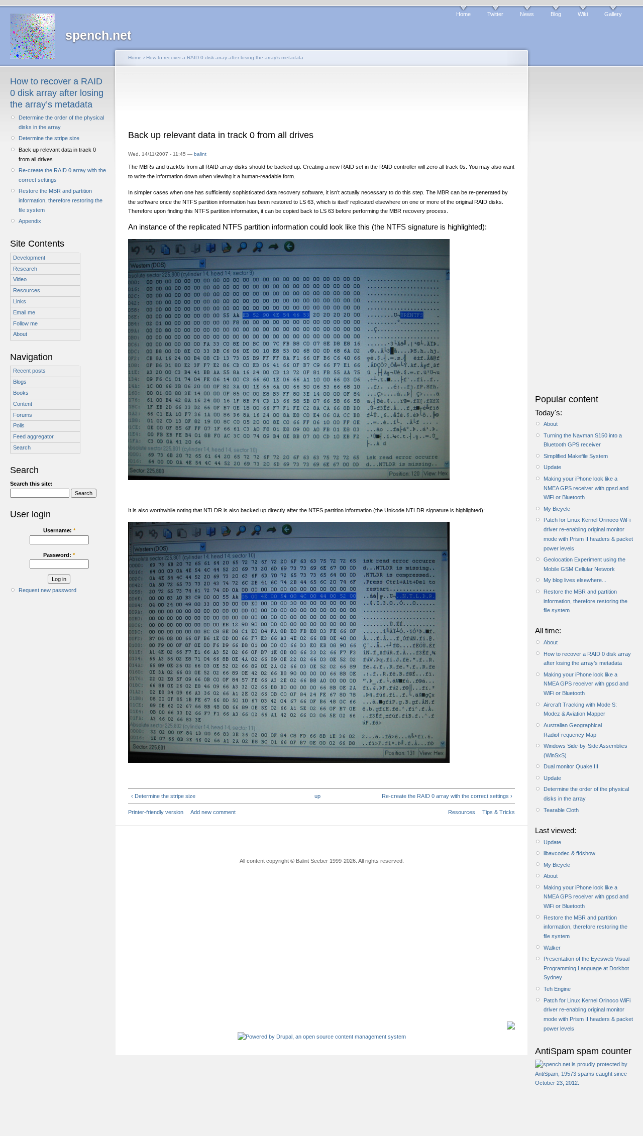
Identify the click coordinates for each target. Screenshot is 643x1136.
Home (463, 14)
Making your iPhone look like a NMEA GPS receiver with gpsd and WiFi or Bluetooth (586, 488)
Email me (24, 312)
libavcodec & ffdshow (569, 853)
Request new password (47, 590)
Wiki (583, 14)
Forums (22, 415)
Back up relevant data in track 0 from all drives (57, 154)
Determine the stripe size (49, 138)
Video (20, 279)
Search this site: (31, 484)
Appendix (30, 221)
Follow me (25, 323)
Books (21, 393)
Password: (59, 555)
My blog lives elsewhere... (575, 580)
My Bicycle (557, 509)
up (317, 796)
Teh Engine (557, 989)
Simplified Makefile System (576, 456)
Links (19, 301)
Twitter (495, 14)
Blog (556, 14)
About (20, 334)
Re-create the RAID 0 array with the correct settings (62, 175)
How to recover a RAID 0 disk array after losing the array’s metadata (56, 92)
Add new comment (213, 812)
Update (552, 467)
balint (200, 154)
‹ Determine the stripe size (163, 796)
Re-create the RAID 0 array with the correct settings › (447, 796)
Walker (552, 948)
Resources (26, 290)
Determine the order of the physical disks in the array (61, 122)
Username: (59, 530)
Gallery (613, 14)
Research (25, 269)
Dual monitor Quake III (571, 766)
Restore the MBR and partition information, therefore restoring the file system (60, 200)
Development (29, 258)
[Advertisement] (321, 101)
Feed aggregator (33, 436)
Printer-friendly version (155, 812)
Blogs (20, 382)
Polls (19, 425)
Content (22, 404)
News (527, 14)
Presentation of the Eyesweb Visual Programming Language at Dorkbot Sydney (586, 968)
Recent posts (29, 371)
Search (22, 447)
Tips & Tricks (498, 812)
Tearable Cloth (561, 810)
